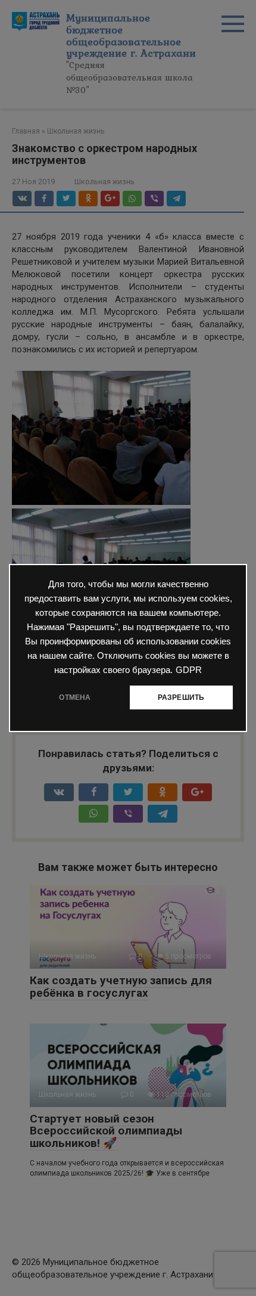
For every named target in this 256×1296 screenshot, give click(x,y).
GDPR (189, 670)
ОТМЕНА (74, 697)
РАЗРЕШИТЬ (181, 697)
